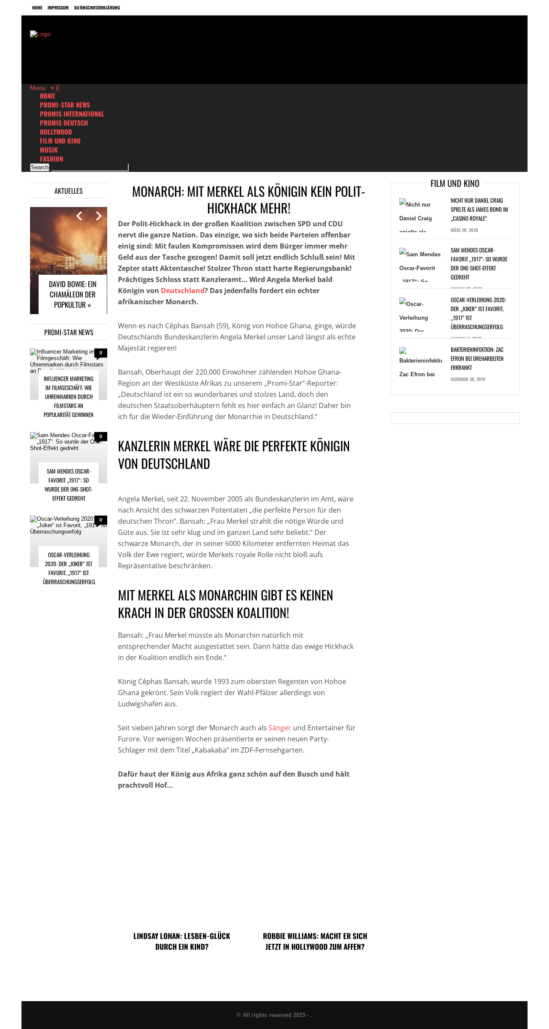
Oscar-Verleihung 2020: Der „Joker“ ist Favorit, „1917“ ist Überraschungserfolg (69, 568)
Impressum (58, 7)
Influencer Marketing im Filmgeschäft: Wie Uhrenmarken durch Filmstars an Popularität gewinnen (69, 396)
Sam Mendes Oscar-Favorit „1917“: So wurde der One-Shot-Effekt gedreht (69, 484)
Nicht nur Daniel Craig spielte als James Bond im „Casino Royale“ (479, 209)
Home (37, 7)
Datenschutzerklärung (97, 7)
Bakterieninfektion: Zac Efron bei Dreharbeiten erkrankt (477, 358)
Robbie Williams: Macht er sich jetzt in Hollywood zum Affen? (315, 941)
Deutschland (183, 290)
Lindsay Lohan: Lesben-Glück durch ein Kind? (181, 941)
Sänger (279, 727)
